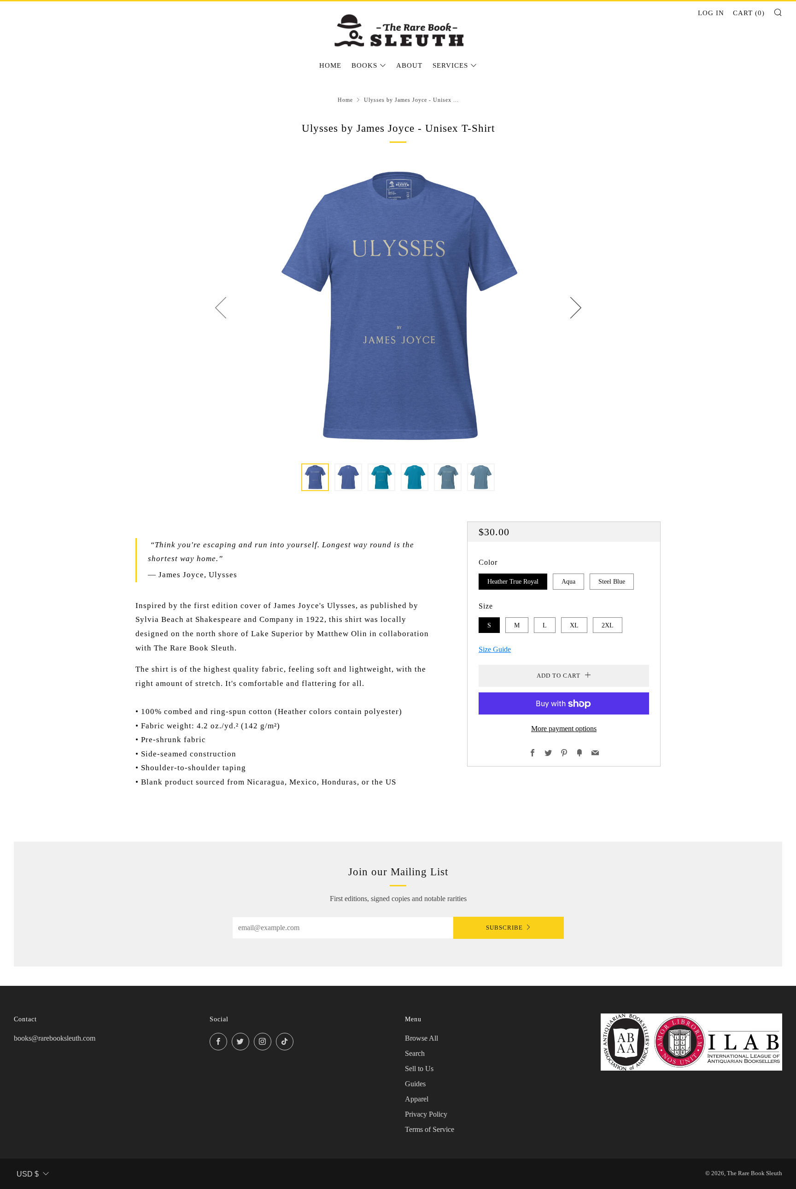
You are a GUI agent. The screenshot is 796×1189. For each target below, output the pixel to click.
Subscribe (504, 927)
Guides (415, 1084)
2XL (608, 625)
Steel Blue (611, 581)
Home (330, 65)
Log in (711, 13)
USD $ (28, 1174)
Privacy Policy (426, 1114)
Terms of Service (429, 1129)
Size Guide (495, 650)
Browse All (421, 1038)
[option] (398, 307)
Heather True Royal (512, 581)
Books (364, 65)
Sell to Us (419, 1068)
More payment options (564, 729)
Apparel (416, 1099)
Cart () (749, 13)
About (409, 65)
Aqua (568, 581)
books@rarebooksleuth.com (54, 1038)
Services (450, 65)
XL (574, 625)
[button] (315, 477)
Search (415, 1053)
